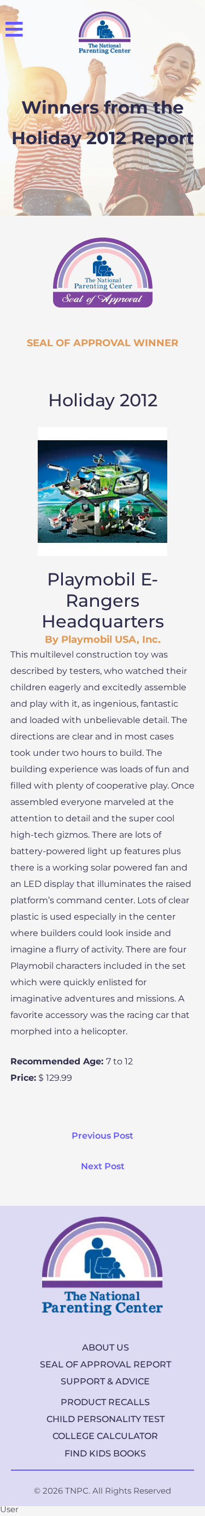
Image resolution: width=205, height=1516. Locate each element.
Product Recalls (105, 1402)
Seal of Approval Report (105, 1364)
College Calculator (105, 1436)
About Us (105, 1347)
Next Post (103, 1166)
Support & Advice (105, 1381)
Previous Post (102, 1135)
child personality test (105, 1419)
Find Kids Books (105, 1453)
